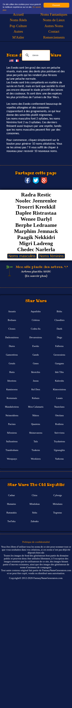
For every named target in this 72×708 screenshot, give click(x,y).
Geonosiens (59, 355)
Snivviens (59, 433)
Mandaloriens (12, 407)
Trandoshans (12, 450)
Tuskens (36, 450)
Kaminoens (12, 389)
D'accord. (56, 5)
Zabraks (35, 521)
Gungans (59, 363)
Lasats (59, 398)
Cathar (11, 495)
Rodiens (59, 424)
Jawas (36, 381)
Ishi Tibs (59, 372)
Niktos (35, 415)
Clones (11, 329)
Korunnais (12, 398)
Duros (12, 346)
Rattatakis (11, 512)
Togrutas (57, 512)
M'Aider (18, 37)
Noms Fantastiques (53, 14)
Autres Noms (53, 26)
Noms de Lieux (54, 20)
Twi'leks (11, 521)
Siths (34, 512)
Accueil (18, 14)
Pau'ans (12, 424)
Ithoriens (11, 381)
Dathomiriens (12, 337)
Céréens (36, 320)
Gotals (12, 363)
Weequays (12, 459)
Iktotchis (35, 372)
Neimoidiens (12, 415)
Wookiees (36, 459)
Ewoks (35, 346)
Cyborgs (57, 495)
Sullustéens (12, 441)
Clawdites (59, 320)
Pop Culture (18, 26)
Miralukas (35, 504)
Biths (59, 311)
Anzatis (12, 311)
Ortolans (59, 415)
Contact (53, 31)
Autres (18, 31)
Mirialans (57, 504)
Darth (59, 329)
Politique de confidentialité (36, 542)
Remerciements (54, 37)
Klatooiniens (59, 389)
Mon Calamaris (35, 407)
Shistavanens (35, 433)
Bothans (12, 320)
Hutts (12, 372)
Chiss (34, 495)
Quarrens (35, 424)
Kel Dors (35, 389)
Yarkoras (59, 459)
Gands (35, 355)
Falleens (59, 346)
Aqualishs (36, 311)
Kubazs (35, 398)
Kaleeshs (59, 381)
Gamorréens (12, 355)
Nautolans (59, 407)
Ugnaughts (59, 450)
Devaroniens (35, 337)
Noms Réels (18, 20)
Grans (36, 363)
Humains (11, 504)
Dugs (59, 337)
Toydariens (59, 441)
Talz (36, 441)
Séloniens (12, 433)
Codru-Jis (35, 329)
